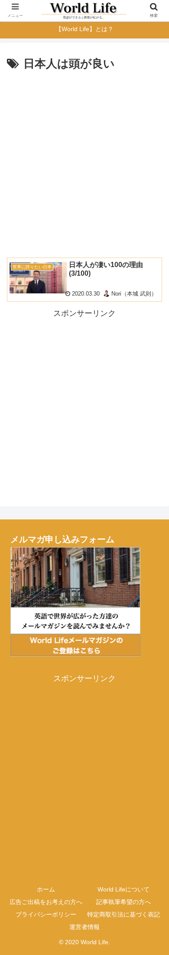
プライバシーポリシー (46, 914)
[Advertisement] (84, 162)
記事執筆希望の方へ (123, 901)
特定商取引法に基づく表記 (123, 914)
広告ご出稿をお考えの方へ (46, 901)
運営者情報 (84, 926)
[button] (151, 784)
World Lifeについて (124, 889)
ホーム (46, 889)
